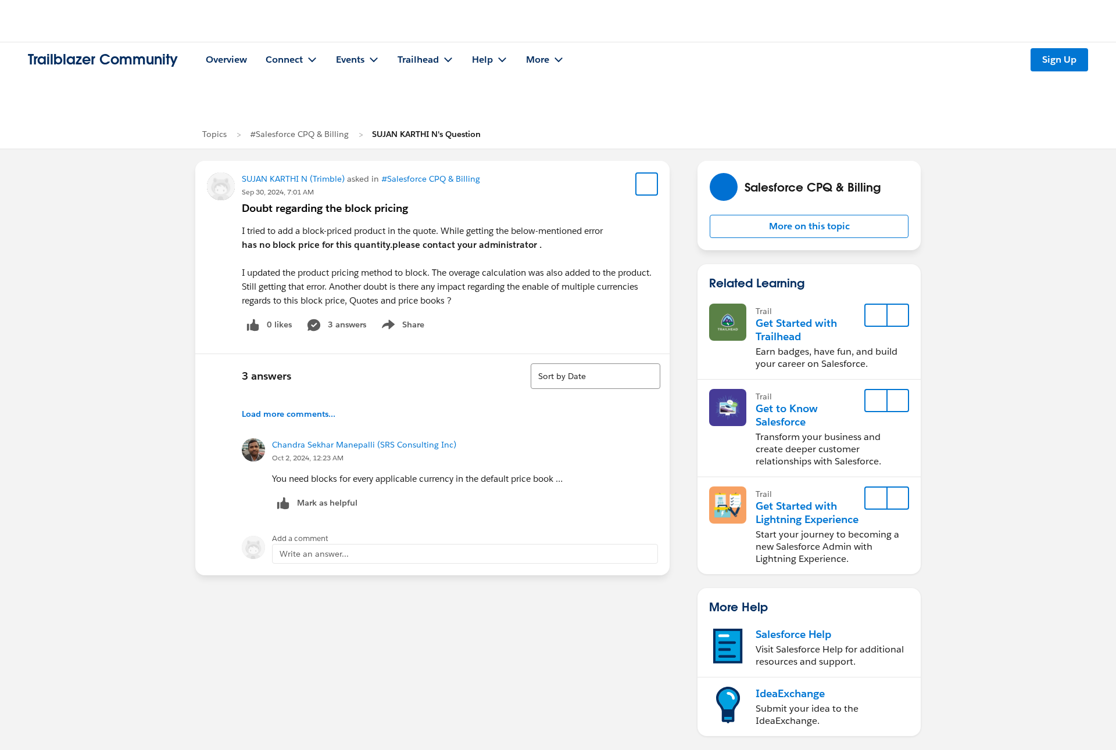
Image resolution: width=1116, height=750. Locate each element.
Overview (226, 59)
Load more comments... (288, 414)
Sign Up (1059, 59)
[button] (809, 226)
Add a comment (300, 538)
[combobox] (595, 376)
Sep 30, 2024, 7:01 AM (278, 192)
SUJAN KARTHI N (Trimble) (293, 179)
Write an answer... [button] (314, 554)
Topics (214, 134)
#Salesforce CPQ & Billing (299, 134)
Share (401, 326)
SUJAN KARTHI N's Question (426, 134)
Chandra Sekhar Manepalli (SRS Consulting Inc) (364, 444)
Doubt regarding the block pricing (325, 208)
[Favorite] (646, 184)
